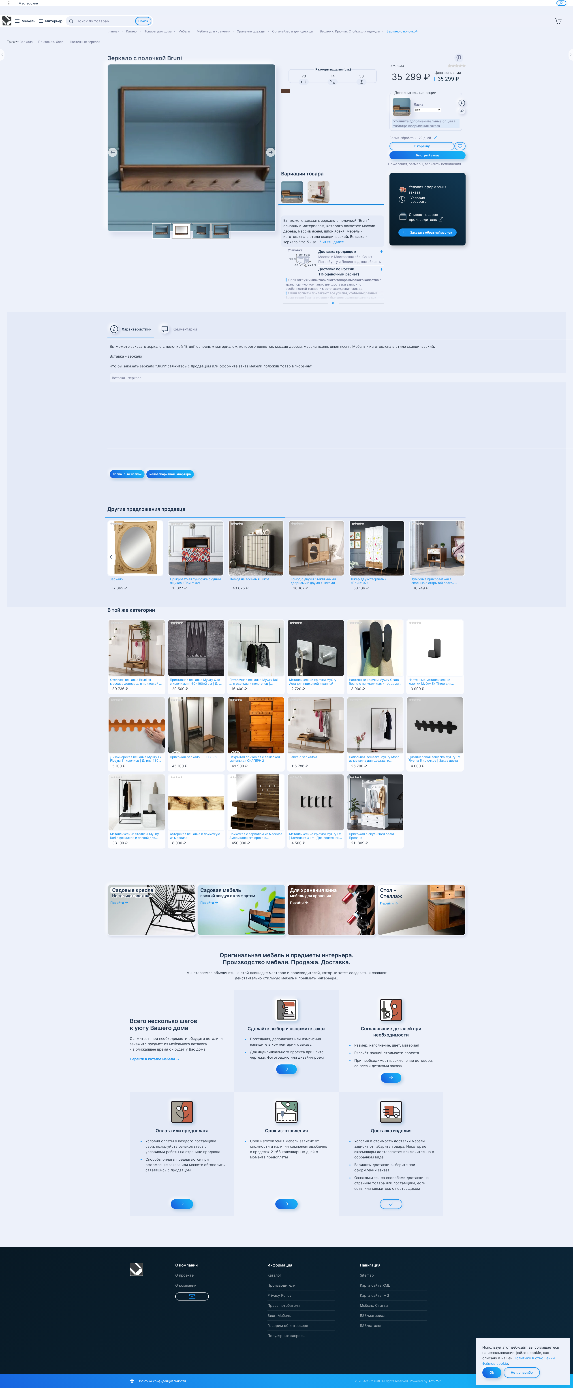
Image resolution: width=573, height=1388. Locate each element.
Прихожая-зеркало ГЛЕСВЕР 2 (193, 757)
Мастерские (28, 3)
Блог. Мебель (279, 1315)
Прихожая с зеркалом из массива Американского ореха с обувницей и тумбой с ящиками (255, 836)
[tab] (130, 329)
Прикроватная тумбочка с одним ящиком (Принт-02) (195, 581)
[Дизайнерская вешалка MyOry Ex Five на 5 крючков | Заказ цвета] (435, 725)
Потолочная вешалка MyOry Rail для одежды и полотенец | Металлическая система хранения (253, 682)
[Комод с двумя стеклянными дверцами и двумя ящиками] (316, 548)
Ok (492, 1372)
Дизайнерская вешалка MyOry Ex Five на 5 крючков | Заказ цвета (434, 759)
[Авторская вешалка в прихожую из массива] (196, 802)
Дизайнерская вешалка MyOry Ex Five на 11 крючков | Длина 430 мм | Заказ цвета (136, 759)
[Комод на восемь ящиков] (256, 548)
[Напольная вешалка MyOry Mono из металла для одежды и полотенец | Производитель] (375, 725)
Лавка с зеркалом (303, 757)
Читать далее (332, 242)
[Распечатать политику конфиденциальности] (132, 1381)
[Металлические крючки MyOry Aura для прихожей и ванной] (316, 648)
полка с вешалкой (127, 474)
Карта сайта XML (375, 1285)
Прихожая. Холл (51, 42)
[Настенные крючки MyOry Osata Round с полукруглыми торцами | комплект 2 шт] (375, 648)
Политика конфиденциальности (162, 1381)
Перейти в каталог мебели (152, 1059)
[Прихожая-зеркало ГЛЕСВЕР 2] (196, 725)
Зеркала (26, 42)
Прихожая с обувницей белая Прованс (372, 836)
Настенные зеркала (85, 42)
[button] (11, 3)
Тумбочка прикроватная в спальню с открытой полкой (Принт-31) (432, 581)
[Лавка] (292, 192)
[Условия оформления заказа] (402, 189)
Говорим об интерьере (287, 1325)
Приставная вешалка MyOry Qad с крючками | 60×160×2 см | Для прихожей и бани (195, 682)
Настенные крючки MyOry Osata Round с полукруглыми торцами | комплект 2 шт (375, 682)
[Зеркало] (135, 548)
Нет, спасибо (522, 1372)
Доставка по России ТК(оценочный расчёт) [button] (338, 271)
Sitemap (367, 1275)
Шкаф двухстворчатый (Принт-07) (368, 581)
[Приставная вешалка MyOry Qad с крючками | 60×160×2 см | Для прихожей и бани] (196, 648)
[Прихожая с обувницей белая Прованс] (375, 802)
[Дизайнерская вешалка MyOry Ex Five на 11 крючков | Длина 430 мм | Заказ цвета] (137, 725)
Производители (281, 1285)
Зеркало (116, 579)
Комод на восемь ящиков (249, 579)
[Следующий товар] (571, 55)
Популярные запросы (286, 1335)
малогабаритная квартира (170, 474)
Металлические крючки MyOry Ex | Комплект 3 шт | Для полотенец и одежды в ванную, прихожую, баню (315, 836)
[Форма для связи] (192, 1296)
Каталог (274, 1275)
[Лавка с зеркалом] (318, 192)
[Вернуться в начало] (7, 21)
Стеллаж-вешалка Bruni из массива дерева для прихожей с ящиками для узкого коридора (135, 682)
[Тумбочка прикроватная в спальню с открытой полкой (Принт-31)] (437, 548)
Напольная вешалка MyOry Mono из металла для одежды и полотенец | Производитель (374, 759)
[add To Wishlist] (460, 146)
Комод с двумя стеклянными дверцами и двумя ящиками (313, 581)
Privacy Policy (279, 1295)
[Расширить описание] (333, 303)
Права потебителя (283, 1305)
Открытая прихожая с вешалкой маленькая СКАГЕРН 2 (254, 759)
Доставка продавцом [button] (349, 256)
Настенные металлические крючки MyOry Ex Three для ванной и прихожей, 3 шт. (429, 682)
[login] (561, 3)
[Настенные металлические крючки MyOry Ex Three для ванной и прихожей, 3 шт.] (435, 648)
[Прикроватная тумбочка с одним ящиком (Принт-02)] (196, 548)
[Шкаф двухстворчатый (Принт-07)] (377, 548)
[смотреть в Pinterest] (458, 57)
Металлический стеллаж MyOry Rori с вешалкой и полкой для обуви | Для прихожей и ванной (134, 836)
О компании (186, 1285)
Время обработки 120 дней (410, 138)
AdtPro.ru (435, 1381)
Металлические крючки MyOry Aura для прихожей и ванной (312, 681)
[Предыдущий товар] (2, 55)
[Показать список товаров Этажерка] (402, 216)
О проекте (184, 1275)
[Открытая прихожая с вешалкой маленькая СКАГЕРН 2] (256, 725)
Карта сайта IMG (374, 1295)
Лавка (418, 104)
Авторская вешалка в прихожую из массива (195, 836)
